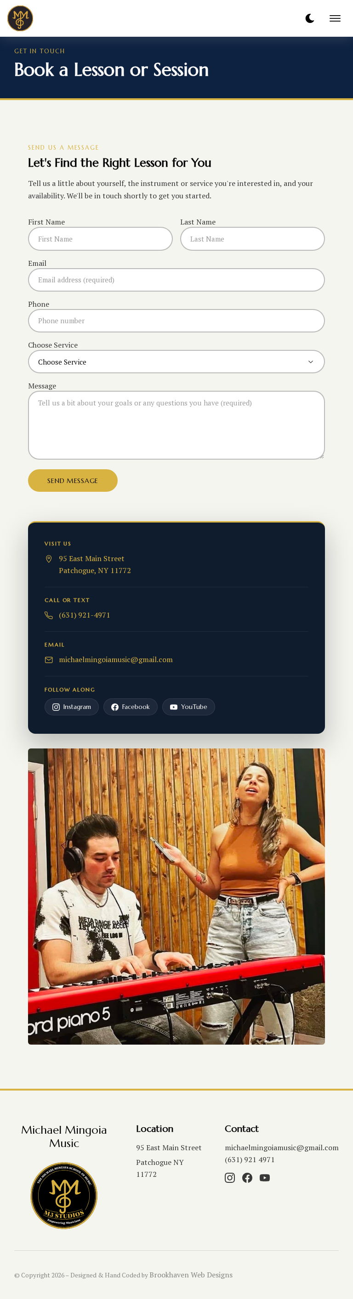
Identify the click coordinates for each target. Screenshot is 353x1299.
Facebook (136, 707)
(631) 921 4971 (250, 1159)
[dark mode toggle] (310, 18)
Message (42, 386)
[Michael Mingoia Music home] (64, 1195)
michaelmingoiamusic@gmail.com (282, 1147)
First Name (46, 222)
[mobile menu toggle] (335, 18)
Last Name (198, 222)
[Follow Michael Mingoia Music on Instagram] (230, 1178)
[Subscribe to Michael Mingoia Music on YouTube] (265, 1178)
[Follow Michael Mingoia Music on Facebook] (247, 1178)
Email (37, 263)
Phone (38, 304)
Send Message (72, 481)
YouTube (194, 707)
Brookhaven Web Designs (191, 1275)
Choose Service (53, 345)
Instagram (77, 707)
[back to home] (40, 18)
